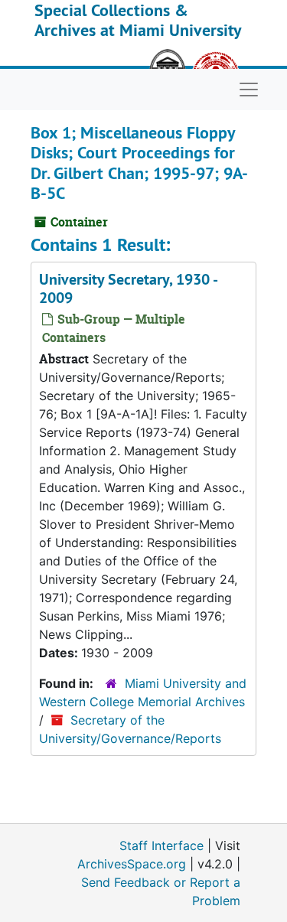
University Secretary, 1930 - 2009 (128, 288)
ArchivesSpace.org (131, 864)
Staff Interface (161, 845)
